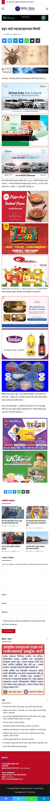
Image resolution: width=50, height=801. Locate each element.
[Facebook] (4, 40)
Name (4, 595)
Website (4, 612)
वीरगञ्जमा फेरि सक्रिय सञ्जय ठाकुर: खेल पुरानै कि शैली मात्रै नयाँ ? (23, 707)
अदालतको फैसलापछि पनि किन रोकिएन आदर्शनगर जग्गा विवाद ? (21, 726)
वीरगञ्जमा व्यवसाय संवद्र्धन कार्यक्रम (13, 722)
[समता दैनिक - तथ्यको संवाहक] (25, 9)
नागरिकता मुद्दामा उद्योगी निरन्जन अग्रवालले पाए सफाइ (18, 739)
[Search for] (47, 9)
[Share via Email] (32, 40)
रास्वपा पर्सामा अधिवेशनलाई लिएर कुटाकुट (15, 746)
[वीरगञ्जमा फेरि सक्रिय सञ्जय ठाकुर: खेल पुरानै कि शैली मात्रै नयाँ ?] (13, 512)
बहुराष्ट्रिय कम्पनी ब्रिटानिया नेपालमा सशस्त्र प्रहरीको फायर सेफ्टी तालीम (24, 730)
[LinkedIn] (15, 40)
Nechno (32, 792)
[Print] (37, 40)
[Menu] (3, 9)
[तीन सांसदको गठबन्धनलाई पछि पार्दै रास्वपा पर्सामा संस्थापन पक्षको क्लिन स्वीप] (37, 512)
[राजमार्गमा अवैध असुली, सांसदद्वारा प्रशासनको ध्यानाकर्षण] (37, 538)
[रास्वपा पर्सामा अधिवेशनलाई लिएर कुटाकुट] (13, 538)
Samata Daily (38, 788)
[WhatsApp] (26, 40)
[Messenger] (21, 40)
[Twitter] (10, 40)
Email (4, 603)
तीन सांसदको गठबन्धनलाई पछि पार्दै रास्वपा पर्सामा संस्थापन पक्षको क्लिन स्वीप (36, 523)
